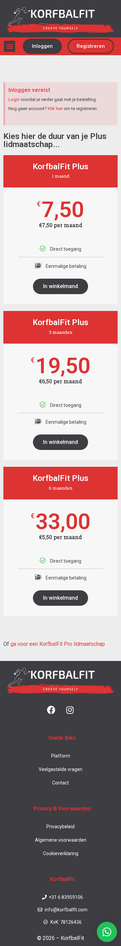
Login (13, 99)
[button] (9, 46)
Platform (60, 756)
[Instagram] (70, 710)
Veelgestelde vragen (60, 769)
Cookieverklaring (60, 853)
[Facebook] (51, 710)
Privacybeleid (60, 826)
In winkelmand (60, 286)
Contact (60, 782)
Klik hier (55, 108)
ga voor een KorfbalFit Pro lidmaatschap (57, 644)
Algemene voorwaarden (60, 840)
